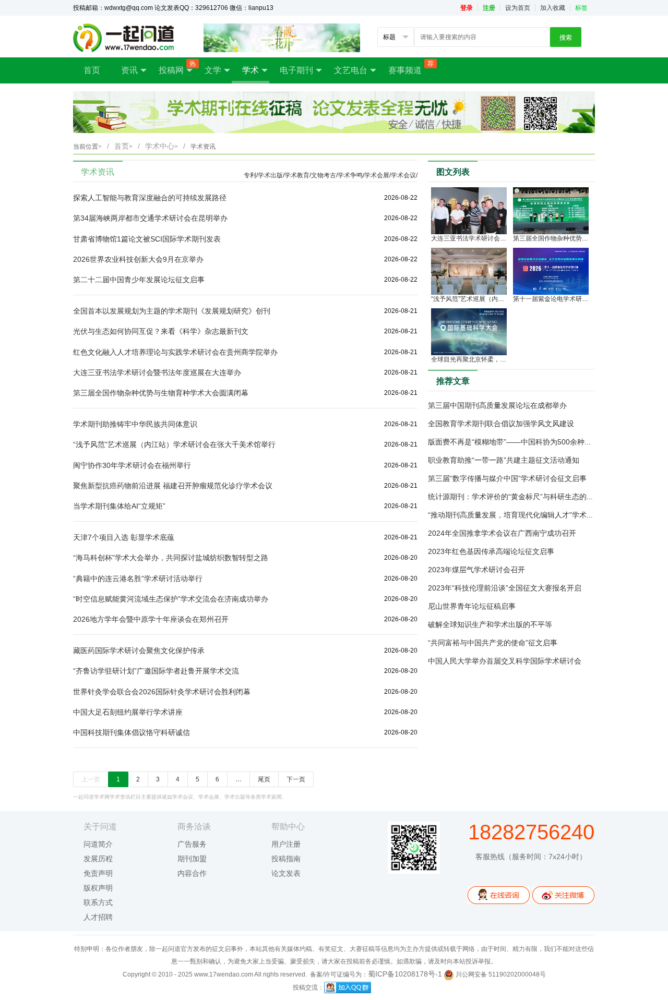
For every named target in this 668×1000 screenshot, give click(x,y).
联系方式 (98, 902)
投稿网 (176, 67)
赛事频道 (410, 67)
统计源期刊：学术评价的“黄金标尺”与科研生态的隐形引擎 (522, 496)
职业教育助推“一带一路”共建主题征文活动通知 (503, 460)
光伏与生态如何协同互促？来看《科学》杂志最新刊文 (160, 331)
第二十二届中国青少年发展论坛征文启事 (139, 279)
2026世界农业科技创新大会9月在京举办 (138, 259)
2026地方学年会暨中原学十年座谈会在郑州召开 (151, 619)
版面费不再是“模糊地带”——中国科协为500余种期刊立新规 (524, 442)
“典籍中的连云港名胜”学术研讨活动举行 (137, 578)
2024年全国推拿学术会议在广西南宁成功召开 (502, 533)
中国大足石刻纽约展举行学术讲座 (128, 712)
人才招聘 (98, 917)
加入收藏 (552, 7)
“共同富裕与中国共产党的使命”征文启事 (492, 642)
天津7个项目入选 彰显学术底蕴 (123, 537)
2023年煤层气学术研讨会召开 (476, 569)
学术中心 (161, 146)
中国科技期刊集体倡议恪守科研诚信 (131, 732)
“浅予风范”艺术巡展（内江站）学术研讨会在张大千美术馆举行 (174, 444)
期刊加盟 (192, 858)
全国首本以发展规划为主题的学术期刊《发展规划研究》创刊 (171, 311)
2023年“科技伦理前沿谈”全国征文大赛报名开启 (504, 588)
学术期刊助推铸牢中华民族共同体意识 (135, 424)
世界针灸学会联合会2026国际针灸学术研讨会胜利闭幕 (161, 692)
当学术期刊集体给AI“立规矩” (119, 506)
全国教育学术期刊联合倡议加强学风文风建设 (501, 423)
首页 (92, 70)
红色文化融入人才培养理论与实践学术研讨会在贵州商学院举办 (175, 352)
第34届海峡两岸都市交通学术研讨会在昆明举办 (150, 218)
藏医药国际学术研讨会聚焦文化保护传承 (139, 650)
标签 (581, 7)
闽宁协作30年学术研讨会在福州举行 (132, 465)
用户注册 (286, 844)
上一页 (90, 779)
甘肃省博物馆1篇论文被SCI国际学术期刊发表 (147, 239)
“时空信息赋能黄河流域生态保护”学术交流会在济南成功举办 (170, 599)
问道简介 (98, 844)
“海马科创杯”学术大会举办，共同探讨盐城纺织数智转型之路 (170, 557)
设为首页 (517, 7)
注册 (489, 7)
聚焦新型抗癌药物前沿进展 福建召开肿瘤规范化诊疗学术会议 (172, 485)
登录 (466, 7)
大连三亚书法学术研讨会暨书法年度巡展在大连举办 (157, 372)
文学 (213, 70)
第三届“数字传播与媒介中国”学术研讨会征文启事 (507, 478)
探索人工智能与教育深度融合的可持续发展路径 (149, 198)
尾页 (264, 779)
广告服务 (192, 844)
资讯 (129, 70)
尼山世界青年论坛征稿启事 (472, 606)
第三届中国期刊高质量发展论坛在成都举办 (497, 405)
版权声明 (98, 888)
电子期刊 (296, 70)
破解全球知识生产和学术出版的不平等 (490, 624)
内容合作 (192, 873)
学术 (250, 70)
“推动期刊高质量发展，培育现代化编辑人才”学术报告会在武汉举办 (536, 515)
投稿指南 (286, 858)
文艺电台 (350, 70)
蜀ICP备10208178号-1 (405, 974)
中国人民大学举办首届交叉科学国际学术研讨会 (504, 661)
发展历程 (98, 858)
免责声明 (98, 873)
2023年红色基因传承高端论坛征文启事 (491, 551)
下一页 (296, 779)
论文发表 (286, 873)
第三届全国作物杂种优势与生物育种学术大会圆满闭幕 (160, 393)
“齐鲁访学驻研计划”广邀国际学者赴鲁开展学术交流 (156, 671)
